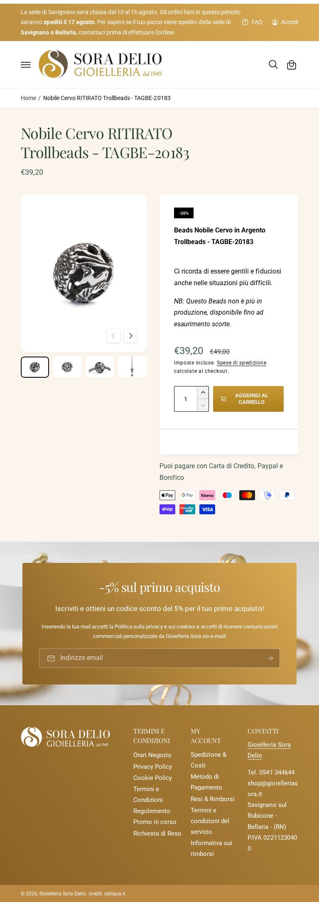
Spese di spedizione (241, 363)
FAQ (257, 22)
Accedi (289, 22)
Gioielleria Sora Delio (62, 894)
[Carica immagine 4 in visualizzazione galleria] (132, 367)
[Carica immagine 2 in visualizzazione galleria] (67, 367)
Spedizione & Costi (208, 760)
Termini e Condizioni (148, 795)
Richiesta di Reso (157, 833)
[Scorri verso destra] (130, 335)
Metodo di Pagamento (206, 782)
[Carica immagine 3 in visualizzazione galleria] (100, 367)
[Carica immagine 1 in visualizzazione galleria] (35, 367)
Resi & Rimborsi (213, 799)
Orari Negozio (152, 755)
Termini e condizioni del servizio (210, 821)
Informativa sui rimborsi (211, 849)
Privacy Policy (152, 766)
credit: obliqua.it (107, 894)
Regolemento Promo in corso (155, 817)
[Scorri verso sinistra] (113, 335)
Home (28, 98)
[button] (26, 65)
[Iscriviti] (270, 658)
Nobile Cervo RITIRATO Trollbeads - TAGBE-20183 (107, 98)
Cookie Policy (152, 778)
